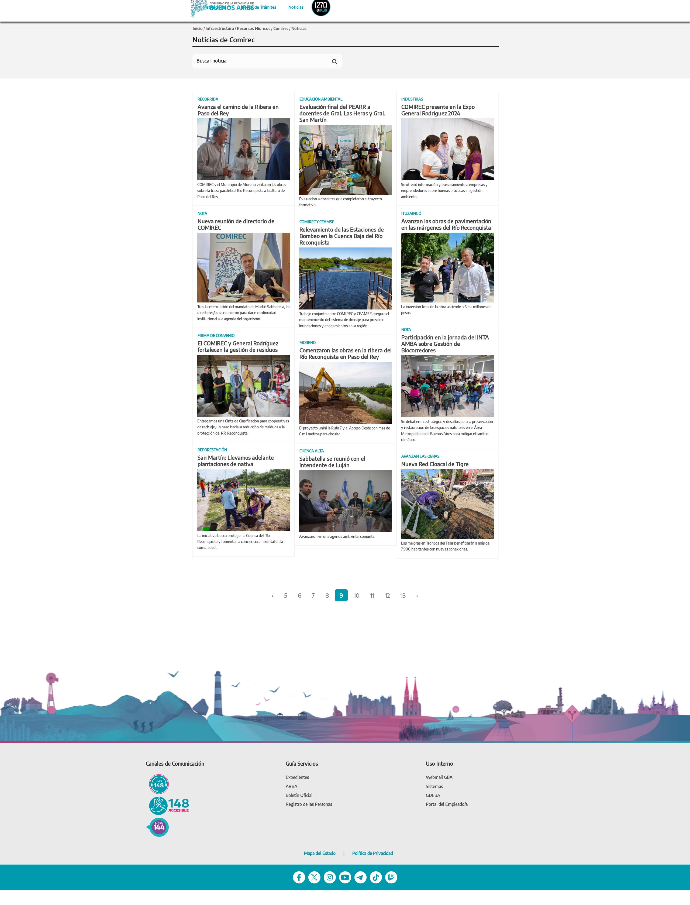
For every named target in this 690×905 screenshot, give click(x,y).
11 (372, 595)
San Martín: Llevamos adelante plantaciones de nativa (236, 460)
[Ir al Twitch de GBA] (391, 877)
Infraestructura (220, 28)
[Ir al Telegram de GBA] (360, 877)
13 (403, 595)
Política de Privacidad (372, 853)
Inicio (198, 28)
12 (387, 595)
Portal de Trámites (256, 6)
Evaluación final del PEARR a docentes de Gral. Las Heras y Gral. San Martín (342, 113)
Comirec (280, 28)
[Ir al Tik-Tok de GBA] (376, 877)
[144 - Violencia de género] (157, 826)
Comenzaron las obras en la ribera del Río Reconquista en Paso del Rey (345, 353)
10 (357, 595)
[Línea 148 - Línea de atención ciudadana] (157, 783)
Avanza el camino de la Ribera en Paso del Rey (238, 109)
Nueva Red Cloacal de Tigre (435, 463)
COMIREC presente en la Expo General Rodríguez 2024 (438, 109)
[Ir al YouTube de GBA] (345, 877)
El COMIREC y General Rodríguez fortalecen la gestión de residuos (238, 346)
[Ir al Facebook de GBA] (299, 877)
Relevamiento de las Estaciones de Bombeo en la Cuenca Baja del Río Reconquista (341, 236)
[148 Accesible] (167, 805)
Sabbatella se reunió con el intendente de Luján (332, 461)
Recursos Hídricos (253, 28)
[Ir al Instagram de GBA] (330, 877)
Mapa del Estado (320, 853)
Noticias (291, 6)
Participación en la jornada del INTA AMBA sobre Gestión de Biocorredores (445, 343)
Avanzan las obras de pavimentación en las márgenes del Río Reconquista (446, 224)
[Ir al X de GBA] (314, 877)
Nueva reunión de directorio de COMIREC (236, 224)
